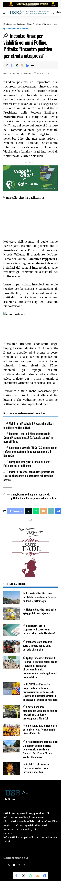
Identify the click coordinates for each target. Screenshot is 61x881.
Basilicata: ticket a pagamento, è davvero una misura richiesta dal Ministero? (39, 629)
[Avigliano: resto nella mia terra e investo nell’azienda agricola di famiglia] (11, 646)
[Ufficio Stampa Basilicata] (29, 12)
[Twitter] (8, 865)
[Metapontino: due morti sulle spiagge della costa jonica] (11, 613)
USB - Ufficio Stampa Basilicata (17, 73)
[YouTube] (14, 865)
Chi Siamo (9, 799)
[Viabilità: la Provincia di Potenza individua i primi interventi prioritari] (11, 768)
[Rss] (24, 865)
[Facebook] (4, 865)
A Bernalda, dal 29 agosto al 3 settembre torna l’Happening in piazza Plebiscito (40, 729)
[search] (52, 12)
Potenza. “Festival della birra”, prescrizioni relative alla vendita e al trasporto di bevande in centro (28, 476)
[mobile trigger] (6, 12)
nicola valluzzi (41, 498)
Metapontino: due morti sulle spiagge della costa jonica (39, 611)
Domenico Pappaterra (28, 494)
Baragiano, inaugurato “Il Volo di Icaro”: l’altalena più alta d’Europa (26, 464)
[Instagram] (19, 865)
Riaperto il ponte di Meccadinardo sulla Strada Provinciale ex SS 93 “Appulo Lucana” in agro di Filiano (28, 438)
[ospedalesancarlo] (30, 18)
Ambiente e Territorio (17, 29)
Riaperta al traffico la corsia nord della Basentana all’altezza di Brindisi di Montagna (39, 597)
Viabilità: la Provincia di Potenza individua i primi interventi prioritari (28, 425)
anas (13, 494)
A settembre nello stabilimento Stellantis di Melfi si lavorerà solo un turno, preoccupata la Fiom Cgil (40, 712)
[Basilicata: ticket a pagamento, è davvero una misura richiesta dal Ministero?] (11, 630)
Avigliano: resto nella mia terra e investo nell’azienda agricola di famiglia (37, 645)
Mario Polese (26, 498)
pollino (53, 498)
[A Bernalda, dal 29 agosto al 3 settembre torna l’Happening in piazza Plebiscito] (11, 730)
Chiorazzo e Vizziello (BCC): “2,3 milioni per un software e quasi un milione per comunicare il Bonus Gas (30, 452)
